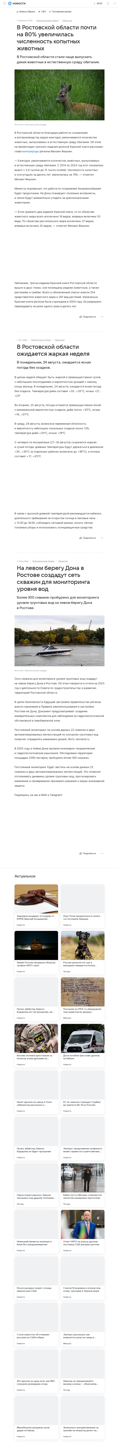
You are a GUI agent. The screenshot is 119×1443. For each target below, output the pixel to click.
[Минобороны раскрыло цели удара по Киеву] (36, 1418)
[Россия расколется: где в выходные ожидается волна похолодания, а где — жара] (82, 952)
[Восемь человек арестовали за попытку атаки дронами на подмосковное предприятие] (36, 1046)
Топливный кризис (62, 11)
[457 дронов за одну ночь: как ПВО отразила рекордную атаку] (36, 1371)
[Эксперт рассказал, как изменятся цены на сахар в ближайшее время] (82, 1325)
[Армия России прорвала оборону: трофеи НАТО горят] (36, 952)
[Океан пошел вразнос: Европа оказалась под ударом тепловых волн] (36, 1185)
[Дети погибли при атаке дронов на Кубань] (82, 1046)
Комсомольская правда (47, 20)
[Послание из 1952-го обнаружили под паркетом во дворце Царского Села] (82, 999)
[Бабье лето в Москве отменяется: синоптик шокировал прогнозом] (82, 1185)
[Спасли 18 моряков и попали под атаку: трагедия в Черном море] (82, 1278)
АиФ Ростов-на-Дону (41, 340)
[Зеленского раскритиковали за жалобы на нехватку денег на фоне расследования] (82, 1418)
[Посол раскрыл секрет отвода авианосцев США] (36, 1278)
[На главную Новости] (18, 3)
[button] (59, 95)
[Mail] (10, 3)
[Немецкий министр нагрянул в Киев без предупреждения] (36, 1232)
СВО (43, 11)
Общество (67, 20)
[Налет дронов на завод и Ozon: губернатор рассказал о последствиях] (36, 1092)
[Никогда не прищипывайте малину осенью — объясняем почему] (82, 1371)
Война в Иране (27, 11)
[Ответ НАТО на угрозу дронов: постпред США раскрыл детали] (82, 1232)
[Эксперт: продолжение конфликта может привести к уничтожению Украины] (82, 1139)
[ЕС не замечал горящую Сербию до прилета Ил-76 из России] (82, 1092)
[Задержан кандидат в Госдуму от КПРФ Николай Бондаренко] (36, 906)
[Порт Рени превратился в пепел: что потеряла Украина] (82, 906)
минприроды (30, 151)
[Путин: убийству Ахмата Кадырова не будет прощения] (36, 1139)
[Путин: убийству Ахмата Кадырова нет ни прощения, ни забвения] (36, 999)
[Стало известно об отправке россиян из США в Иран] (36, 1325)
